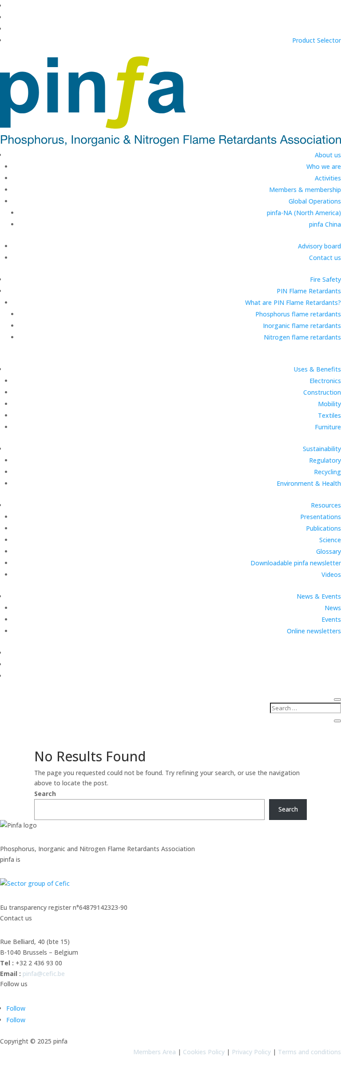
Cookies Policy (204, 1052)
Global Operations (315, 201)
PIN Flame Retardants (309, 291)
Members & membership (305, 189)
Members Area (154, 1052)
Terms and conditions (309, 1052)
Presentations (320, 516)
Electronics (325, 380)
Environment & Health (309, 483)
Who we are (323, 166)
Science (330, 540)
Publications (323, 528)
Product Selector (316, 40)
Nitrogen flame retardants (302, 337)
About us (328, 155)
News (333, 608)
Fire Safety (325, 279)
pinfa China (325, 224)
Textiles (329, 415)
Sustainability (322, 448)
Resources (326, 505)
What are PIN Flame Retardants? (293, 302)
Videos (331, 574)
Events (331, 619)
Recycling (327, 472)
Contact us (325, 257)
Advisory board (319, 246)
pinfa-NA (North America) (304, 212)
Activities (328, 178)
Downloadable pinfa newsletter (295, 563)
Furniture (328, 427)
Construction (322, 392)
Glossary (328, 551)
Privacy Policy (251, 1052)
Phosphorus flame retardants (298, 314)
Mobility (329, 404)
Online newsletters (314, 631)
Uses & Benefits (317, 369)
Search (45, 793)
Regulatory (325, 460)
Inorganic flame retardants (302, 325)
